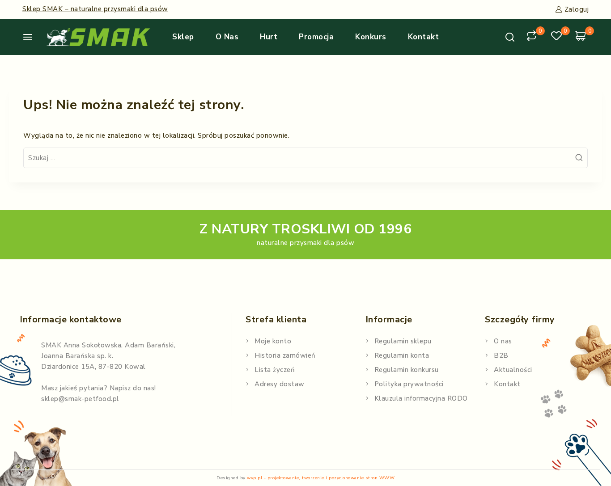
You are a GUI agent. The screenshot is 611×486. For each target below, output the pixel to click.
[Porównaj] (532, 37)
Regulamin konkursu (406, 369)
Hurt (268, 37)
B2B (501, 355)
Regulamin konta (401, 355)
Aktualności (513, 369)
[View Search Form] (510, 37)
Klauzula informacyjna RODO (421, 398)
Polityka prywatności (409, 384)
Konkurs (370, 37)
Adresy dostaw (280, 384)
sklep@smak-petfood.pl (80, 398)
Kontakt (423, 37)
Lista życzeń (275, 369)
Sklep (183, 37)
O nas (227, 37)
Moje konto (273, 341)
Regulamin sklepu (403, 341)
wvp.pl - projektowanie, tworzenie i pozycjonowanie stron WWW (321, 478)
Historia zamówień (285, 355)
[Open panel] (31, 37)
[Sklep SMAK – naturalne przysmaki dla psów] (98, 37)
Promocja (316, 37)
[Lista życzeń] (558, 37)
